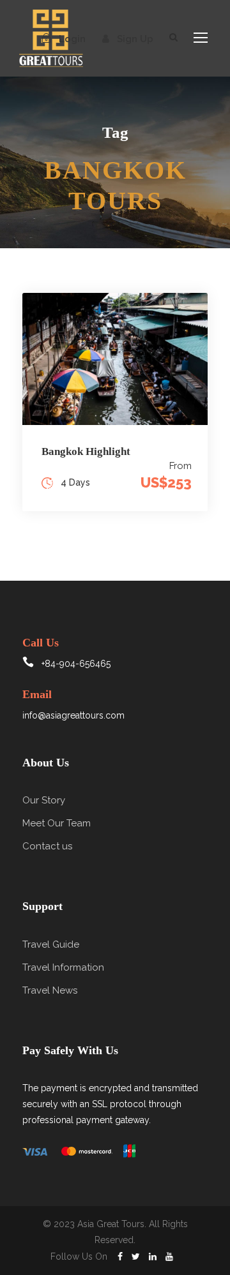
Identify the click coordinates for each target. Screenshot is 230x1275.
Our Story (43, 800)
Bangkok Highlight (86, 451)
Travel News (49, 990)
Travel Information (63, 967)
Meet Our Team (56, 823)
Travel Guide (50, 944)
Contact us (47, 846)
